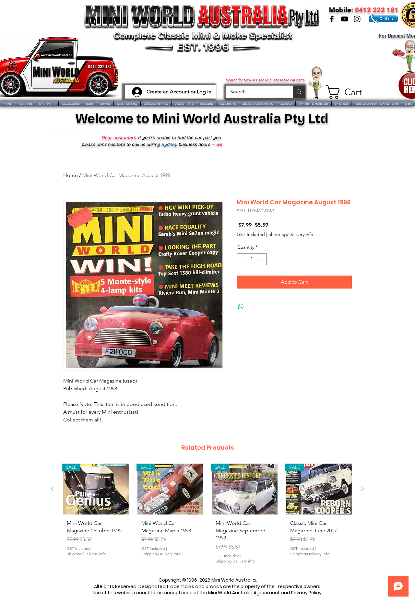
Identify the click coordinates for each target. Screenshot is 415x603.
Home (70, 175)
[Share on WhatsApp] (241, 307)
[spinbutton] (251, 259)
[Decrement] (242, 259)
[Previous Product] (52, 489)
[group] (207, 516)
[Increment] (261, 259)
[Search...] (299, 92)
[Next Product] (362, 489)
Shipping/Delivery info (290, 234)
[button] (341, 92)
